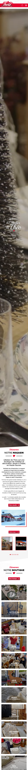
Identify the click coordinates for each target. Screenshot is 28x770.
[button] (26, 5)
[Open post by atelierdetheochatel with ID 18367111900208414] (21, 543)
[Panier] (22, 5)
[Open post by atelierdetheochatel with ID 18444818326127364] (7, 543)
